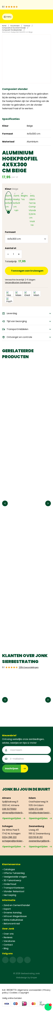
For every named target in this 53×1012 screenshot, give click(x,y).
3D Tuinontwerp (12, 880)
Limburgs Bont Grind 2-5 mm (21, 486)
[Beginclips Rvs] (24, 196)
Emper (34, 977)
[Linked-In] (20, 960)
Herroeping (10, 895)
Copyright (24, 992)
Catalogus (9, 869)
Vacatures (9, 941)
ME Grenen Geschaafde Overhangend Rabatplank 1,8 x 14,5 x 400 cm (26, 557)
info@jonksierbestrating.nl (40, 812)
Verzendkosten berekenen (18, 282)
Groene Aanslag (12, 912)
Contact (8, 944)
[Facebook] (5, 960)
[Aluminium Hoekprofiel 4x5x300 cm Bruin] (16, 202)
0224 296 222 (9, 837)
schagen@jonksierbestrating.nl (13, 841)
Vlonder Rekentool (14, 891)
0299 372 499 (36, 809)
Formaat (10, 232)
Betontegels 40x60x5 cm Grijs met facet (24, 414)
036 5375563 (9, 809)
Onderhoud (10, 884)
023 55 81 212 (36, 837)
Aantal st (10, 248)
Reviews (8, 937)
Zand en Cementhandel (17, 905)
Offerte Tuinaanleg (14, 873)
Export (7, 909)
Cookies (13, 992)
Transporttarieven (14, 887)
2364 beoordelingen (29, 667)
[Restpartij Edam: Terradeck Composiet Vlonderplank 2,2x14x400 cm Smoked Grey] (32, 209)
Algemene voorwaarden (30, 990)
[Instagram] (12, 960)
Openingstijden (11, 818)
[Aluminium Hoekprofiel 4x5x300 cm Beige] (8, 202)
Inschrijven (11, 768)
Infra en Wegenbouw (15, 916)
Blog (6, 948)
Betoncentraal (12, 923)
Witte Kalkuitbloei (13, 920)
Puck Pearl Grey (13, 628)
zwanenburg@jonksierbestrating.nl (40, 841)
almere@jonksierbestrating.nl (13, 812)
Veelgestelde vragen (15, 876)
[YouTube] (27, 960)
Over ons (9, 933)
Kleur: (11, 189)
